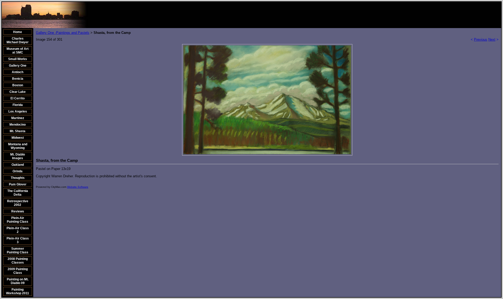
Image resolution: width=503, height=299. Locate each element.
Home (17, 32)
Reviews (17, 211)
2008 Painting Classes (18, 260)
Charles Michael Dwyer (18, 40)
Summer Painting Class (17, 250)
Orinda (18, 171)
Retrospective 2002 (17, 203)
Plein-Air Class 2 (18, 230)
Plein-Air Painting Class (17, 219)
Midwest (18, 138)
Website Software (77, 186)
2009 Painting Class (18, 271)
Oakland (18, 165)
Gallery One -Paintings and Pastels (62, 33)
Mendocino (17, 124)
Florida (18, 105)
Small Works (17, 59)
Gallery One (17, 65)
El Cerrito (17, 98)
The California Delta (17, 192)
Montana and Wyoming (17, 146)
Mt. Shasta (17, 131)
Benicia (17, 79)
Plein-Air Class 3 (18, 240)
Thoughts (18, 178)
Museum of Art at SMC (18, 50)
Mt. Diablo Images (17, 156)
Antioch (17, 72)
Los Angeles (17, 111)
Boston (17, 85)
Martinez (17, 118)
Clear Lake (17, 92)
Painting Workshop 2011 (17, 291)
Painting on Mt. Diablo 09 (18, 281)
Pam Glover (17, 184)
